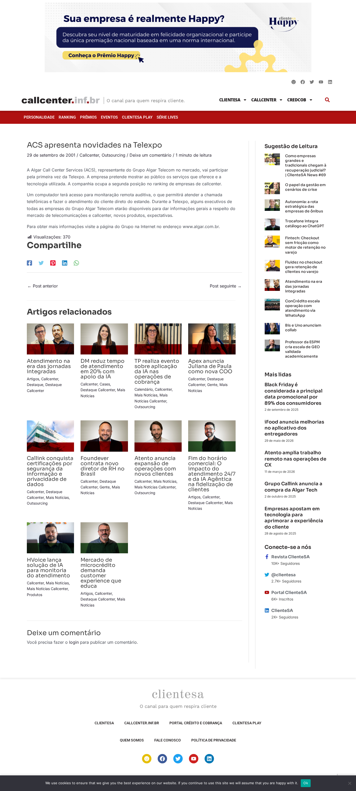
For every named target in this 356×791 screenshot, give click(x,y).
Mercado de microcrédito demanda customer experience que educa (101, 573)
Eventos (109, 117)
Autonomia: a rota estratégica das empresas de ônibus (304, 206)
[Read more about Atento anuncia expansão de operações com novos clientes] (158, 435)
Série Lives (167, 117)
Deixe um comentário (150, 155)
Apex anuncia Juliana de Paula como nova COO (211, 366)
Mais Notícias (145, 395)
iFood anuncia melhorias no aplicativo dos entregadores (294, 428)
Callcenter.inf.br (141, 723)
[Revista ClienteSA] (267, 556)
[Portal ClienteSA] (267, 592)
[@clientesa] (267, 574)
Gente (212, 384)
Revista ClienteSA (290, 557)
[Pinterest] (53, 263)
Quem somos (132, 740)
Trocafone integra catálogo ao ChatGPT (304, 223)
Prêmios (88, 117)
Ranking (67, 117)
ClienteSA (230, 100)
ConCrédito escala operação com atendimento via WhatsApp (302, 308)
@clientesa (283, 575)
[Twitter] (41, 263)
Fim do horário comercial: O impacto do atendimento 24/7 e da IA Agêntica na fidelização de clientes (211, 474)
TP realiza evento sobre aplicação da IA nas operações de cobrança (156, 371)
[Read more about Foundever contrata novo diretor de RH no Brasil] (104, 435)
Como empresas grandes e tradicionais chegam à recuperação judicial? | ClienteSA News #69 (305, 165)
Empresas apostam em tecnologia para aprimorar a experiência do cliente (294, 518)
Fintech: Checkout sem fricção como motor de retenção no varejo (305, 245)
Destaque (35, 384)
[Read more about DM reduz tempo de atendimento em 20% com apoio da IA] (104, 338)
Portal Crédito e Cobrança (195, 723)
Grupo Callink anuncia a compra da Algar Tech (293, 487)
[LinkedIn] (64, 263)
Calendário (143, 389)
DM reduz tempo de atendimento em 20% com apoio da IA (103, 369)
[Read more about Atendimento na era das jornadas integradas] (50, 338)
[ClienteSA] (267, 610)
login (74, 642)
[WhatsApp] (76, 263)
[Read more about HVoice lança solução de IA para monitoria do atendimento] (50, 537)
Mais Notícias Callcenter (154, 487)
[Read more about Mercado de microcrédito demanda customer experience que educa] (104, 537)
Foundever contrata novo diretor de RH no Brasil (103, 466)
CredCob (296, 100)
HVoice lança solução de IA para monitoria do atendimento (48, 568)
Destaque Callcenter (98, 390)
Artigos (33, 379)
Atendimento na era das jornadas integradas (49, 366)
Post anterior (42, 286)
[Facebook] (29, 263)
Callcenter (263, 100)
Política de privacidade (213, 740)
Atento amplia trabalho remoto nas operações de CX (295, 459)
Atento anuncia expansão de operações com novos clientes (155, 466)
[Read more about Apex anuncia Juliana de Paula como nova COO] (211, 338)
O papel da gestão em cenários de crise (305, 187)
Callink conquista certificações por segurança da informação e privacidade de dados (50, 471)
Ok (305, 783)
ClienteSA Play (137, 117)
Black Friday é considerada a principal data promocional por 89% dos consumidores (293, 394)
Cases (105, 384)
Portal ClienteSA (289, 592)
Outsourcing (113, 155)
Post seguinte (226, 286)
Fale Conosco (167, 740)
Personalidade (39, 117)
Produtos (34, 594)
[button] (327, 99)
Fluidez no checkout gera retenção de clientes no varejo (303, 267)
